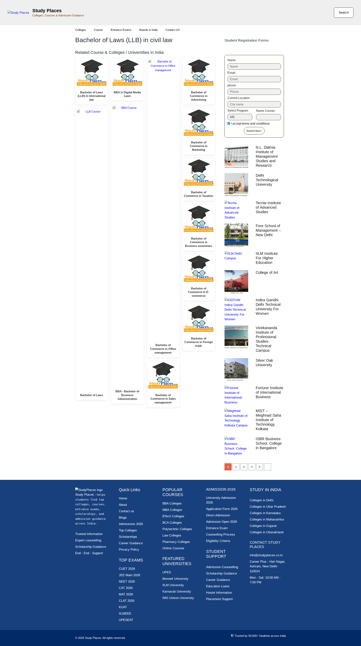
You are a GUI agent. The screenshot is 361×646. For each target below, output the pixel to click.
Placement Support (219, 599)
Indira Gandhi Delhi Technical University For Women (268, 307)
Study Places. (93, 637)
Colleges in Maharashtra (267, 519)
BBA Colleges (172, 503)
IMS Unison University (178, 598)
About (123, 505)
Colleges (80, 29)
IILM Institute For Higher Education (267, 258)
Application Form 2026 (221, 509)
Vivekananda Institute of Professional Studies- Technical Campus (266, 339)
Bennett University (175, 579)
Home (123, 498)
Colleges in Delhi (261, 500)
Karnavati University (176, 591)
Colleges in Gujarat (263, 526)
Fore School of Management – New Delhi (268, 230)
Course (98, 29)
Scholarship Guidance (221, 573)
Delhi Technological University (267, 179)
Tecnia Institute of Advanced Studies (268, 207)
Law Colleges (171, 535)
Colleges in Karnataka (265, 513)
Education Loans (217, 586)
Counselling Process (220, 534)
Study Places (47, 10)
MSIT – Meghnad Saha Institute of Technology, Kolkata (268, 420)
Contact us (126, 511)
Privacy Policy (129, 549)
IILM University (173, 585)
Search (344, 12)
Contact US (172, 29)
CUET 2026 (127, 569)
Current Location (239, 98)
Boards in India (148, 29)
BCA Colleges (172, 522)
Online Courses (173, 548)
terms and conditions (256, 123)
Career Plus (258, 561)
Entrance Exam (217, 528)
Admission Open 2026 (221, 521)
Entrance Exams (121, 29)
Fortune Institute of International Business (269, 392)
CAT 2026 (126, 588)
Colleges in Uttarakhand (266, 532)
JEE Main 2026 (129, 575)
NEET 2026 (127, 581)
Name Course (265, 110)
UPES (166, 572)
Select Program (238, 110)
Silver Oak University (264, 362)
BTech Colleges (173, 516)
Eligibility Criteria (218, 541)
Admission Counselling (222, 567)
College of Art (267, 272)
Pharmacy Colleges (176, 542)
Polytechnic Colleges (177, 529)
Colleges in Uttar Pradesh (268, 506)
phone (232, 85)
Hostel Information (219, 592)
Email (231, 72)
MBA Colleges (172, 510)
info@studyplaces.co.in (266, 555)
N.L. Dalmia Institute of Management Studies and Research (267, 156)
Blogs (123, 517)
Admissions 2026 (131, 524)
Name (232, 60)
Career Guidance (218, 580)
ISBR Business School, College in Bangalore (269, 443)
